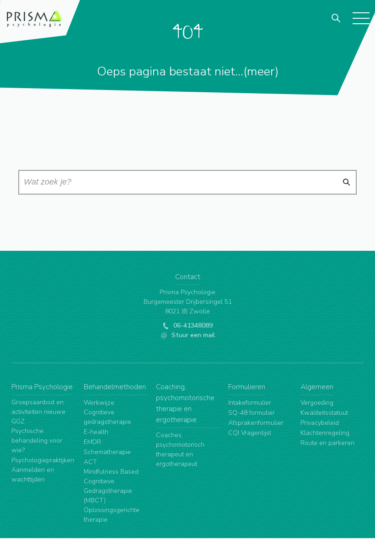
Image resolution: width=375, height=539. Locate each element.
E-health (96, 432)
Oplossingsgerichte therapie (111, 515)
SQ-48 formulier (251, 412)
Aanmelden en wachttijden (32, 474)
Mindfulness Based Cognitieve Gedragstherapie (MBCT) (111, 486)
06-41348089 (192, 325)
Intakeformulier (249, 402)
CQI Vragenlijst (249, 432)
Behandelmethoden (115, 387)
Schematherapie (107, 452)
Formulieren (246, 387)
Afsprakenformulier (256, 422)
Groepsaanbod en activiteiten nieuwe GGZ (38, 412)
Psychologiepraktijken (42, 460)
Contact (187, 277)
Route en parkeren (327, 443)
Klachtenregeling (324, 432)
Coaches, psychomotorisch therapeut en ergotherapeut (180, 449)
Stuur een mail (192, 335)
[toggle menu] (361, 18)
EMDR (92, 442)
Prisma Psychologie (42, 387)
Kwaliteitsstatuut (324, 412)
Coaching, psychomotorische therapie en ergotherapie (185, 403)
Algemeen (316, 387)
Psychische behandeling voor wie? (36, 440)
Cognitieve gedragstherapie (107, 417)
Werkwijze (99, 402)
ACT (90, 462)
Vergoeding (316, 402)
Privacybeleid (319, 422)
